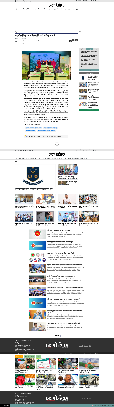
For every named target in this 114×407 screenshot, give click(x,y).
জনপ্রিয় (95, 49)
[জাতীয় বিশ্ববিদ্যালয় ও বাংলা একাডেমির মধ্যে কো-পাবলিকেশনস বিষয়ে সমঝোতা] (83, 104)
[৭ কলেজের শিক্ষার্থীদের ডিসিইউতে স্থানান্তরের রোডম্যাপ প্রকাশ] (83, 78)
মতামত (81, 9)
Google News (50, 136)
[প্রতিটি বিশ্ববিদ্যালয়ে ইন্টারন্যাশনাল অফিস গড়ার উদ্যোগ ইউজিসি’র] (83, 97)
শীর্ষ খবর (82, 49)
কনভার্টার (79, 0)
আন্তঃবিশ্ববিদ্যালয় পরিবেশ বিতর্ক (34, 128)
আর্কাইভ (85, 0)
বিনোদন (58, 9)
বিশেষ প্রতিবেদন (38, 9)
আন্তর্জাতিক (49, 9)
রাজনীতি (27, 9)
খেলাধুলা (54, 9)
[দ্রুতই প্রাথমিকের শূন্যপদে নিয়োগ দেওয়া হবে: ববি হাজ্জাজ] (83, 91)
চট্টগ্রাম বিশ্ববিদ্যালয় (30, 131)
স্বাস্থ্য (65, 9)
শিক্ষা (62, 9)
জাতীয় (23, 9)
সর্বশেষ (19, 9)
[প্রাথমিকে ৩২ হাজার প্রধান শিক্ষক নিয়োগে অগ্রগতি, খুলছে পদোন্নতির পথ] (83, 84)
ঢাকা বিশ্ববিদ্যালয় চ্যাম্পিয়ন (50, 128)
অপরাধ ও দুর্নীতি (75, 9)
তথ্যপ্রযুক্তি (27, 356)
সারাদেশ (32, 9)
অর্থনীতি (44, 9)
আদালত (69, 9)
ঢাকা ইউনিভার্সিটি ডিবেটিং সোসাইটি (46, 131)
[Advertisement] (57, 20)
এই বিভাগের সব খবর (89, 110)
